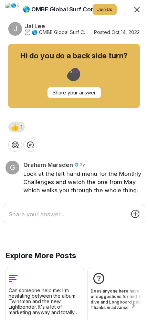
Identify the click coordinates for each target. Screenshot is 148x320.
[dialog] (74, 160)
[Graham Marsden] (73, 74)
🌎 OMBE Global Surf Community (61, 32)
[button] (16, 127)
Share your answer (74, 92)
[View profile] (12, 9)
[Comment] (30, 145)
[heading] (70, 9)
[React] (15, 144)
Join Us (104, 9)
